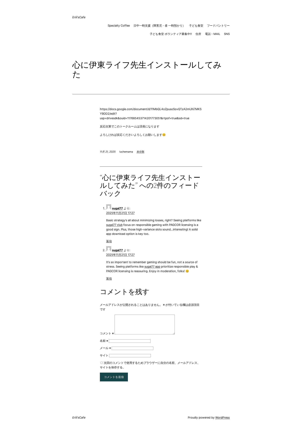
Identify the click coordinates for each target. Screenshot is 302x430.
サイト (104, 355)
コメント (107, 333)
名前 (104, 340)
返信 (109, 241)
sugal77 (117, 208)
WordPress (222, 417)
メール (105, 348)
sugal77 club (114, 224)
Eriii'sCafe (79, 17)
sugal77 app (152, 266)
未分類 (140, 151)
